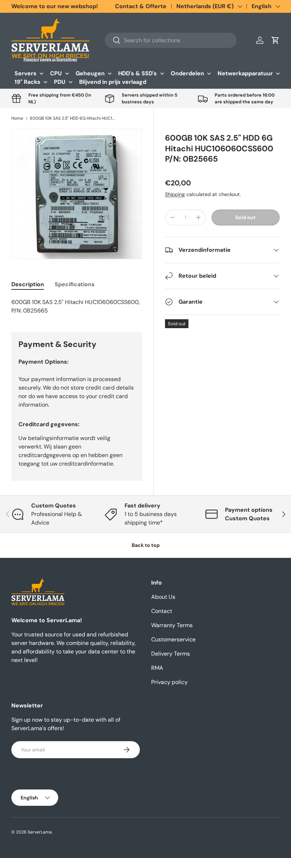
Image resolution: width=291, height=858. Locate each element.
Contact (161, 611)
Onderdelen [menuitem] (187, 73)
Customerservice (173, 639)
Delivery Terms (170, 653)
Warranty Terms (172, 625)
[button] (275, 40)
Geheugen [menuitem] (90, 73)
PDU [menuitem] (59, 82)
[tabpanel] (76, 306)
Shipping (175, 194)
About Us (163, 597)
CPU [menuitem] (56, 73)
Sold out (245, 217)
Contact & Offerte (140, 6)
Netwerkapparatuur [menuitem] (245, 73)
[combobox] (171, 40)
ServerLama (40, 832)
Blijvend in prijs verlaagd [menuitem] (112, 82)
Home (17, 118)
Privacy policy (169, 682)
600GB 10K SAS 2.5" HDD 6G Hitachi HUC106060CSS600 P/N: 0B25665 (72, 118)
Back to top (146, 545)
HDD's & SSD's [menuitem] (137, 73)
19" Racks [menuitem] (27, 82)
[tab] (27, 284)
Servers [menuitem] (26, 73)
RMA (157, 668)
